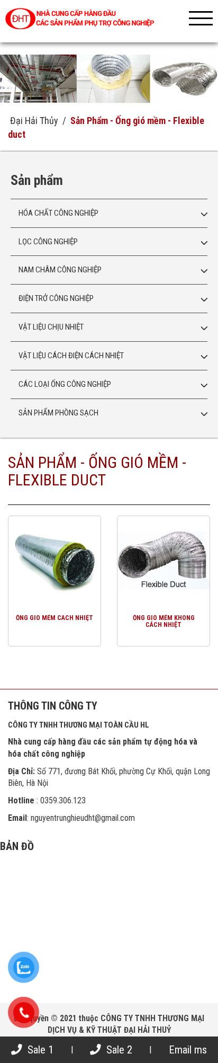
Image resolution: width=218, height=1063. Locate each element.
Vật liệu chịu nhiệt (51, 327)
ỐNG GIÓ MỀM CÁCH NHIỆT (54, 618)
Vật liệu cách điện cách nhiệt (71, 355)
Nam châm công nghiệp (60, 269)
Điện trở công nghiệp (56, 298)
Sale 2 (118, 1049)
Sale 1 (39, 1049)
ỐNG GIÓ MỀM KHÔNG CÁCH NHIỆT (164, 621)
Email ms (188, 1049)
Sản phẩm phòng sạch (58, 413)
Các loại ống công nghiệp (65, 384)
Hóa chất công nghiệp (58, 213)
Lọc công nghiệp (48, 241)
